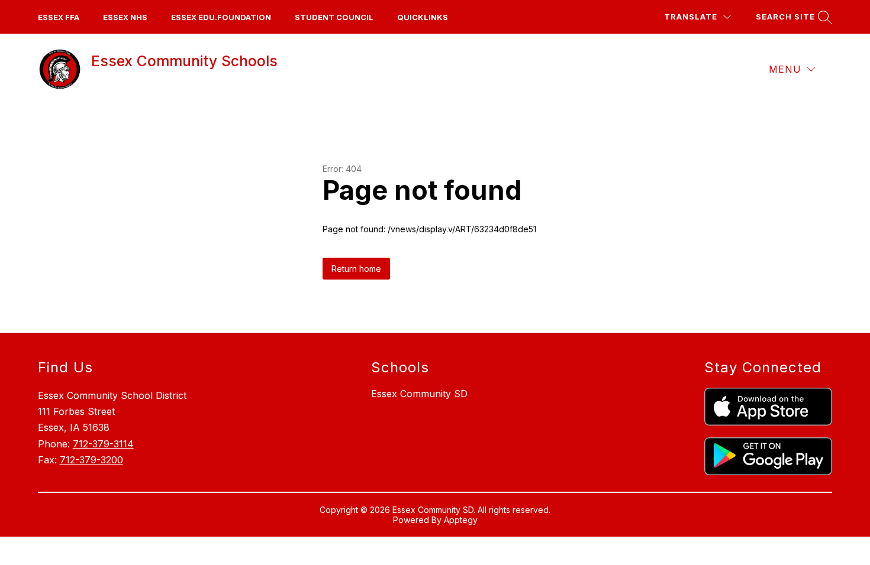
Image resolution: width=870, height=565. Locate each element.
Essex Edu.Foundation (221, 17)
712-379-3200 (91, 460)
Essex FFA (58, 17)
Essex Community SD (419, 394)
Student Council (334, 17)
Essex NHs (125, 17)
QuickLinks (422, 17)
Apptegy (461, 520)
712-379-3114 (103, 444)
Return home (356, 269)
